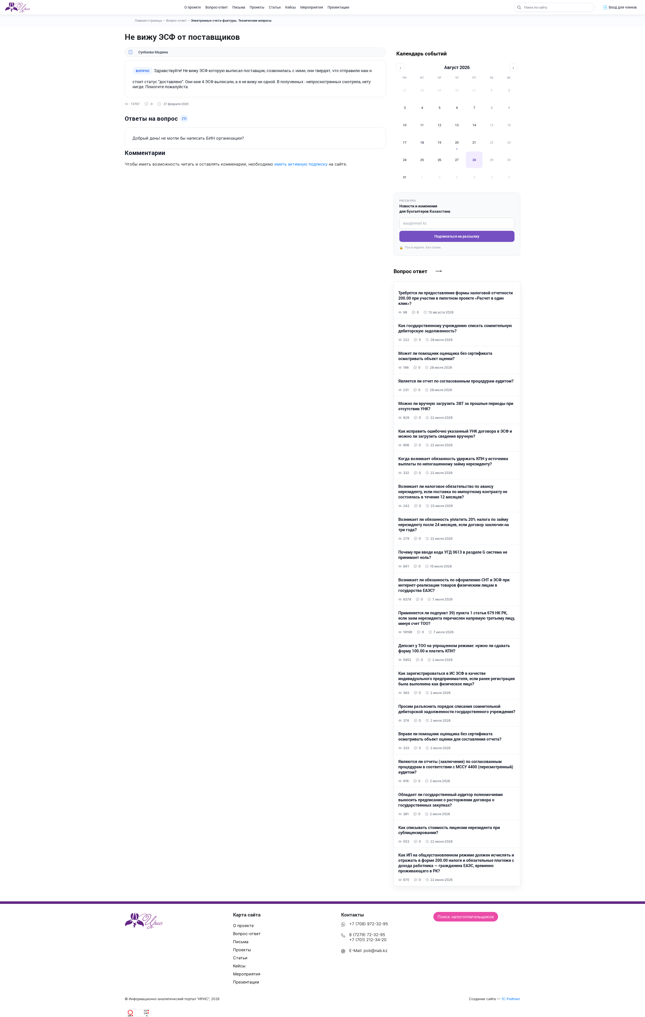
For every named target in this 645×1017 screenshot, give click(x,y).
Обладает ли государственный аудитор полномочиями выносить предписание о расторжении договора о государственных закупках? (450, 800)
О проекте (192, 7)
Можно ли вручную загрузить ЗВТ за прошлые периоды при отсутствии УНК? (455, 406)
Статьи (275, 7)
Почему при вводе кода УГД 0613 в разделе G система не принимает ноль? (452, 555)
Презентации (338, 7)
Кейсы (290, 7)
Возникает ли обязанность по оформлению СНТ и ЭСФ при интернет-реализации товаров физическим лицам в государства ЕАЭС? (453, 585)
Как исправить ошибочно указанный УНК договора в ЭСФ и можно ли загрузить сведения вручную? (455, 434)
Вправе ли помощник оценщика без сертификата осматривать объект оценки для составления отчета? (449, 736)
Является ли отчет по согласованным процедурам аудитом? (455, 381)
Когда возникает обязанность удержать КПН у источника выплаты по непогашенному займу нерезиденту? (453, 461)
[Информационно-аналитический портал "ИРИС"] (17, 7)
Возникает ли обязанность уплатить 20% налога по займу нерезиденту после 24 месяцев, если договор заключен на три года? (453, 524)
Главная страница (150, 20)
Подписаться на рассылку (456, 236)
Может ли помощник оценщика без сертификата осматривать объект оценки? (445, 356)
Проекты (257, 7)
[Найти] (519, 7)
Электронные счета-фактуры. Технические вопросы (231, 20)
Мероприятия (311, 7)
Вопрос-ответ (216, 7)
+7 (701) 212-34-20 (367, 939)
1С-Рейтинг (510, 999)
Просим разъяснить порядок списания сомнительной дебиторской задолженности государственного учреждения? (456, 709)
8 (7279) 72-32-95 (367, 934)
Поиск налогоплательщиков (466, 916)
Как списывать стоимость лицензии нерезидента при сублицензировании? (449, 830)
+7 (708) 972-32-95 (368, 923)
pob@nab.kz (376, 950)
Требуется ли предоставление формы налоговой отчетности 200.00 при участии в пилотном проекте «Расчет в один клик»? (455, 298)
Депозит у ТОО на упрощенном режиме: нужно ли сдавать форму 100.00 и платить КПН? (454, 648)
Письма (238, 7)
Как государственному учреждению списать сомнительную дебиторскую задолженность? (455, 328)
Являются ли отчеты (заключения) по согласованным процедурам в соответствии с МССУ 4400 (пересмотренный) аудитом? (455, 767)
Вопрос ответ (410, 271)
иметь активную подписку (301, 164)
